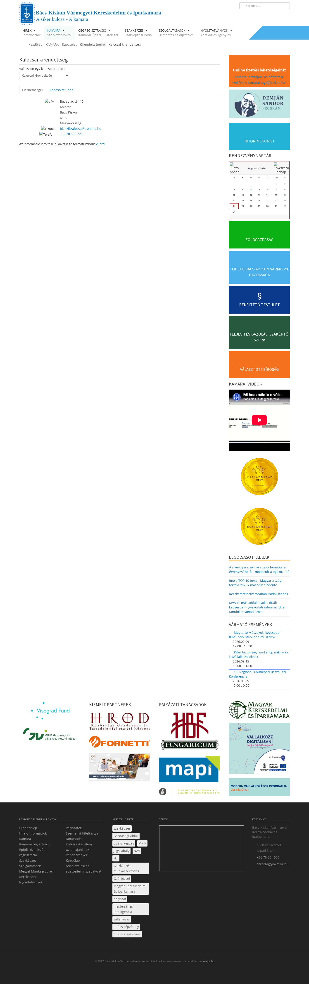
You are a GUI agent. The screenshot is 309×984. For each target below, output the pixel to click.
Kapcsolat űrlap (62, 90)
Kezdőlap (73, 860)
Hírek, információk (33, 833)
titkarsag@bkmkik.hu (272, 864)
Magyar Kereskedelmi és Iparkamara (130, 889)
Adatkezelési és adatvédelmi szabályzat (83, 868)
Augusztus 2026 (256, 168)
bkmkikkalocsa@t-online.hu (80, 128)
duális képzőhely (126, 927)
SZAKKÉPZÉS (138, 32)
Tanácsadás (74, 839)
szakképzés (122, 828)
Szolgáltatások (30, 866)
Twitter (268, 15)
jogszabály (121, 851)
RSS (285, 15)
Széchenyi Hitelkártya (82, 833)
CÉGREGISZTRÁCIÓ (98, 32)
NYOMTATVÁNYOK (215, 32)
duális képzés (124, 843)
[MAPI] (189, 770)
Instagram (276, 15)
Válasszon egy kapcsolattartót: (42, 68)
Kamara (25, 839)
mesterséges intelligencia (123, 909)
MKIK (142, 843)
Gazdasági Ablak (126, 836)
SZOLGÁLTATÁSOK (176, 32)
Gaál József (122, 878)
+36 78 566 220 (71, 134)
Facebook (260, 15)
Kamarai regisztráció (34, 844)
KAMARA (59, 32)
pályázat (120, 899)
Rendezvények (77, 855)
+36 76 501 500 (268, 857)
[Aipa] (119, 768)
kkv (116, 858)
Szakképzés (27, 860)
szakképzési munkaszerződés (126, 868)
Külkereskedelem (79, 844)
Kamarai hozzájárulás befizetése (259, 77)
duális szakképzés (127, 934)
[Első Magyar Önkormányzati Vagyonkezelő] (189, 793)
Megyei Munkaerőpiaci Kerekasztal (36, 874)
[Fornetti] (119, 743)
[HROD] (119, 722)
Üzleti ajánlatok (77, 849)
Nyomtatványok (31, 882)
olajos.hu (208, 961)
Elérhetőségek (32, 90)
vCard (100, 144)
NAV (137, 851)
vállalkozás (122, 919)
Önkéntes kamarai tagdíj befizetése (259, 82)
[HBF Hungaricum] (189, 732)
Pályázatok (74, 828)
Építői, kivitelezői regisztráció (31, 852)
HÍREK (31, 32)
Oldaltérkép (28, 828)
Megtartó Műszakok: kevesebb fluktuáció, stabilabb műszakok (254, 634)
